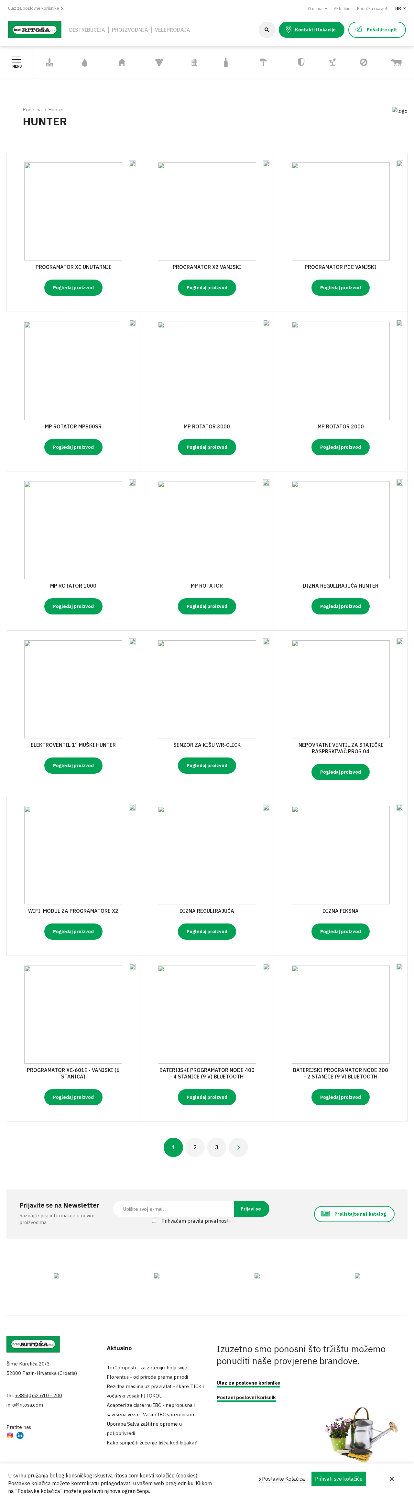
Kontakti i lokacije (315, 30)
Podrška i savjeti (372, 8)
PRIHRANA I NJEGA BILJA (332, 62)
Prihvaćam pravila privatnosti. (196, 1221)
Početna (32, 109)
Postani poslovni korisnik (246, 1397)
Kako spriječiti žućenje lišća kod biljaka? (152, 1443)
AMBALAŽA (225, 63)
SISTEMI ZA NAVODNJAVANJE (84, 62)
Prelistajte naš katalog (360, 1214)
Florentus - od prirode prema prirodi (147, 1377)
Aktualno (342, 8)
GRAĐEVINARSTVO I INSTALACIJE (264, 62)
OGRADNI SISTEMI (190, 62)
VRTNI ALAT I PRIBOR (48, 62)
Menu (17, 66)
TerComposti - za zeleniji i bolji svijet (148, 1368)
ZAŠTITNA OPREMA (298, 62)
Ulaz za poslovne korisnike (33, 8)
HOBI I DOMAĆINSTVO (122, 62)
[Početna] (34, 29)
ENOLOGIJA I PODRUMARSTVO (159, 62)
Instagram (10, 1436)
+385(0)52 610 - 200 (38, 1395)
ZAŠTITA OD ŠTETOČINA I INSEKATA (362, 62)
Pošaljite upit (382, 30)
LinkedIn (20, 1436)
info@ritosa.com (24, 1405)
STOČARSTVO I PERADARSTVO (396, 62)
